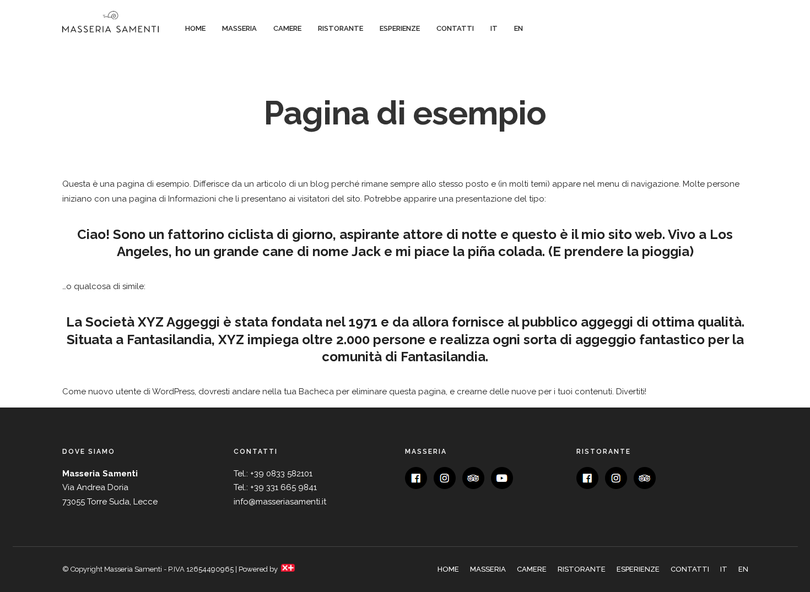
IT (494, 28)
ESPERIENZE (400, 28)
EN (518, 28)
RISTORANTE (340, 28)
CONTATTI (455, 28)
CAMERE (287, 28)
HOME (195, 28)
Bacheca (316, 392)
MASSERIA (239, 28)
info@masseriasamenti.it (280, 502)
